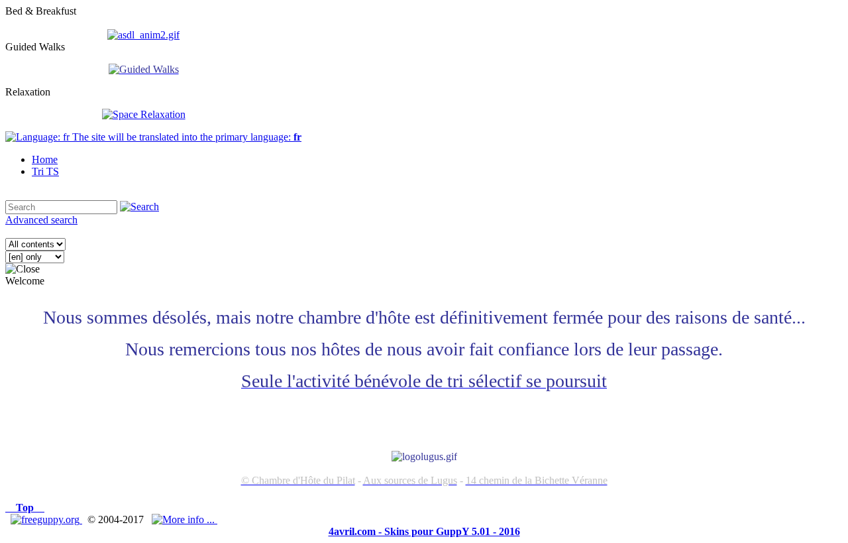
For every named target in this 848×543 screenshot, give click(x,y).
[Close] (22, 269)
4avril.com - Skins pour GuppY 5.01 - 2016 (424, 531)
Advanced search (41, 219)
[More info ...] (184, 519)
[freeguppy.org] (46, 519)
